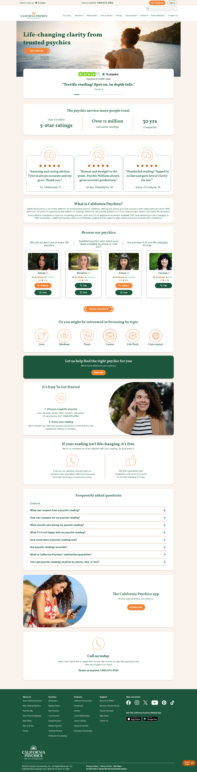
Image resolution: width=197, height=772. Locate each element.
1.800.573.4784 (105, 3)
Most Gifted (27, 721)
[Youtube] (155, 702)
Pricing (119, 15)
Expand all (35, 503)
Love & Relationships (81, 716)
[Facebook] (128, 702)
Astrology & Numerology (83, 731)
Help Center (104, 716)
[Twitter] (145, 702)
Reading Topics (54, 706)
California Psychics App (83, 701)
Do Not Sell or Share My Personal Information (106, 769)
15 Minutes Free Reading (57, 736)
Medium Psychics (55, 726)
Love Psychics (53, 716)
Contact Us (173, 15)
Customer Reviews (55, 731)
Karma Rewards (157, 15)
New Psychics (53, 711)
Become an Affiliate (107, 701)
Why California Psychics (32, 706)
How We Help (28, 711)
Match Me (98, 372)
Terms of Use (106, 766)
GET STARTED (157, 3)
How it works (106, 15)
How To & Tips (28, 726)
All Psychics (52, 701)
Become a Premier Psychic (110, 706)
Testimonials (91, 15)
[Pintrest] (164, 702)
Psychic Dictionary (107, 711)
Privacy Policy (92, 766)
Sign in (172, 3)
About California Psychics (32, 701)
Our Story (67, 15)
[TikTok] (172, 702)
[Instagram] (137, 702)
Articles (77, 711)
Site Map (117, 766)
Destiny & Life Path (81, 726)
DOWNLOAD (136, 607)
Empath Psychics (54, 721)
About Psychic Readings (32, 716)
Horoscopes (78, 706)
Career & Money (80, 721)
